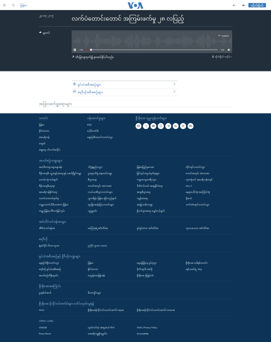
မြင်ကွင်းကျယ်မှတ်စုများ (148, 173)
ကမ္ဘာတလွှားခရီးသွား (146, 179)
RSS (89, 125)
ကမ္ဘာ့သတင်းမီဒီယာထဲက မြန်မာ (53, 204)
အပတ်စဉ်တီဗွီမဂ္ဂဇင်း (48, 275)
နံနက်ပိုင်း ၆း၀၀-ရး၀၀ (49, 245)
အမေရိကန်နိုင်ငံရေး (48, 192)
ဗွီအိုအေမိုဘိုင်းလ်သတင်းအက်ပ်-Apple (106, 310)
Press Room (45, 334)
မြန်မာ (23, 5)
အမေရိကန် (44, 137)
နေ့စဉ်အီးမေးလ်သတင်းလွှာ (100, 137)
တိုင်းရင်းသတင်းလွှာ (195, 167)
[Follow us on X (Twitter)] (146, 126)
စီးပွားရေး (92, 179)
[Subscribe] (191, 126)
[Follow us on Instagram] (161, 126)
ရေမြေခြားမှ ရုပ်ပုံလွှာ (147, 263)
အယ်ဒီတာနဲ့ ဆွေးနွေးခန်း (50, 167)
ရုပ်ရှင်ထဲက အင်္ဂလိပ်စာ (147, 228)
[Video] (243, 5)
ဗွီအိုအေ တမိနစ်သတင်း (197, 263)
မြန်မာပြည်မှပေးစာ (145, 167)
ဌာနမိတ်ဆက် (45, 293)
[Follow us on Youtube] (153, 126)
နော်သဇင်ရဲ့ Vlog (194, 269)
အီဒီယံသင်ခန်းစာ (47, 228)
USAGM (43, 327)
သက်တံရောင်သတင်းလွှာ (197, 204)
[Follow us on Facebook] (138, 126)
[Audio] (234, 5)
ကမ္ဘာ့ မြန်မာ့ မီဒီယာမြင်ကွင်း (52, 211)
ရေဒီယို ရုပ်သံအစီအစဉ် (50, 269)
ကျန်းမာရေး (142, 198)
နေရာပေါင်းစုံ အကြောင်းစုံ (198, 192)
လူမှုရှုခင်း (92, 211)
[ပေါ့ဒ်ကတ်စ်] (183, 126)
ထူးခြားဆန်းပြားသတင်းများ (101, 204)
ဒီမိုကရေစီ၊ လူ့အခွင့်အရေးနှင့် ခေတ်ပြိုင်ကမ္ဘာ (60, 173)
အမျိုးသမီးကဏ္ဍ (145, 204)
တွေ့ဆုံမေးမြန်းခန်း (96, 275)
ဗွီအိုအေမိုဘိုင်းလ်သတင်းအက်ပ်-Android (156, 310)
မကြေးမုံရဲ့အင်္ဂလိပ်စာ (98, 228)
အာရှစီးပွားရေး (144, 192)
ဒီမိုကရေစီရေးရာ (47, 186)
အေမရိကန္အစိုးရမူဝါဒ (97, 334)
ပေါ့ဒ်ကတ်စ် (92, 131)
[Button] (44, 33)
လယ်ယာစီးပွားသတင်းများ (100, 192)
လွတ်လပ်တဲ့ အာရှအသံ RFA (101, 327)
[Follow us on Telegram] (168, 126)
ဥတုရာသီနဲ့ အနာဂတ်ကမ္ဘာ (100, 173)
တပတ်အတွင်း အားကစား (100, 186)
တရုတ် (42, 143)
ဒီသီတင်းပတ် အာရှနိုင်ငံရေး (150, 186)
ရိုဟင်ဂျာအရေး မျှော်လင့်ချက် (151, 211)
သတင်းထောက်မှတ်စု (49, 198)
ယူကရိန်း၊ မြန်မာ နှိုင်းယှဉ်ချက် (102, 198)
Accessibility (143, 334)
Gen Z (189, 186)
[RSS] (176, 126)
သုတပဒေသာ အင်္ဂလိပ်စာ (197, 228)
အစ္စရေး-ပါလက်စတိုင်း (49, 150)
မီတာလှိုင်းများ (94, 293)
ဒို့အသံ (189, 198)
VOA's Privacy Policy (147, 327)
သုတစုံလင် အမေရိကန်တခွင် (199, 179)
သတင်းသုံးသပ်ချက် (48, 179)
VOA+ (42, 310)
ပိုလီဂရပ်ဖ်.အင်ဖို (144, 269)
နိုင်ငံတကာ (44, 131)
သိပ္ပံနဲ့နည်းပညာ (95, 167)
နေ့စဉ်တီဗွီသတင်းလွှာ (49, 263)
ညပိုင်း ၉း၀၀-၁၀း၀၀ (97, 245)
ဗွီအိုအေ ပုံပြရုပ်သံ (145, 275)
